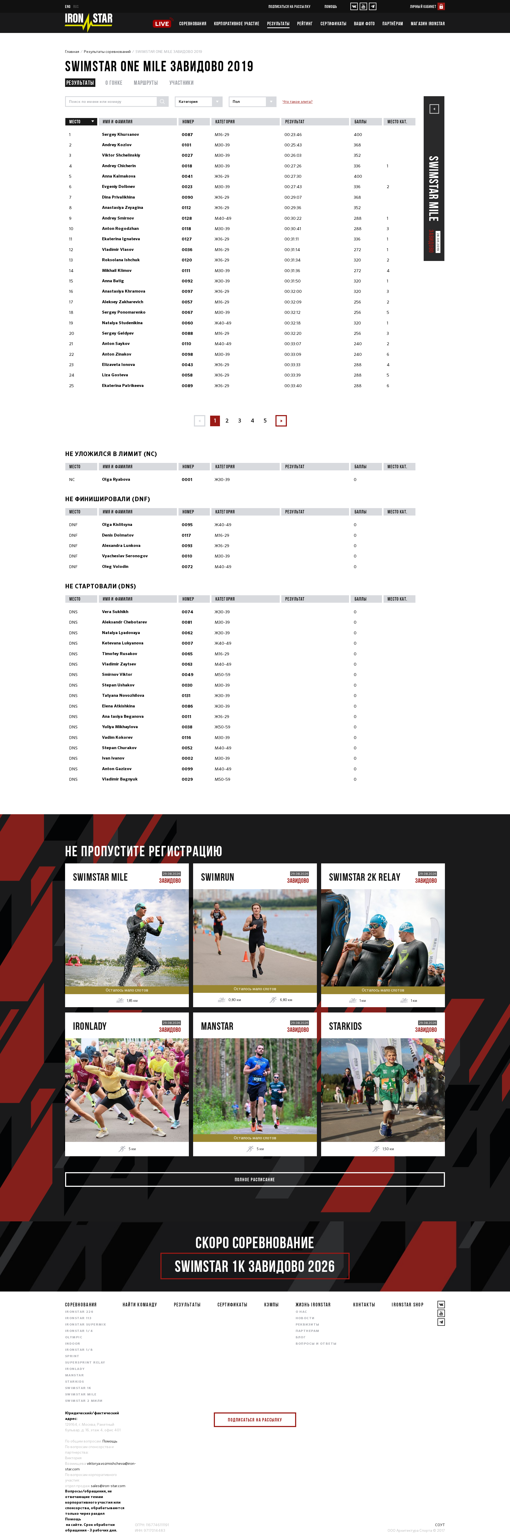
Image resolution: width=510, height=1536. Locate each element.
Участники (181, 82)
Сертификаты (334, 23)
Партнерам (308, 1331)
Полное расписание (255, 1179)
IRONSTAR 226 (79, 1312)
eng (68, 7)
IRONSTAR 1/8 (79, 1350)
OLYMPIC (73, 1337)
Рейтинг (305, 23)
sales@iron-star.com (108, 1485)
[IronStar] (88, 23)
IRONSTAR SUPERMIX (85, 1324)
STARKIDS (74, 1381)
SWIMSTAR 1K (78, 1388)
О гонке (113, 82)
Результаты (278, 23)
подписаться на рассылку (290, 7)
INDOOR (72, 1343)
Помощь (331, 7)
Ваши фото (364, 23)
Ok (288, 1419)
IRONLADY (75, 1369)
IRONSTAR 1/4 (79, 1331)
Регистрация (127, 931)
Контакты (364, 1304)
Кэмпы (271, 1304)
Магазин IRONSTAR (428, 23)
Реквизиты (308, 1324)
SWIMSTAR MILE (81, 1394)
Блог (301, 1337)
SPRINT (72, 1356)
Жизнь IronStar (313, 1304)
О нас (301, 1312)
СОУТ (440, 1524)
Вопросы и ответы (316, 1343)
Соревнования (192, 23)
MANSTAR (74, 1375)
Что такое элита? (298, 101)
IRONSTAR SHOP (408, 1304)
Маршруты (146, 82)
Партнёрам (392, 23)
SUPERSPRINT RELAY (85, 1362)
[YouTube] (363, 6)
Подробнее (127, 954)
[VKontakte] (354, 6)
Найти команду (140, 1304)
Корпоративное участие (237, 23)
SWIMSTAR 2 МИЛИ (84, 1401)
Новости (305, 1318)
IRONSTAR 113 (78, 1318)
